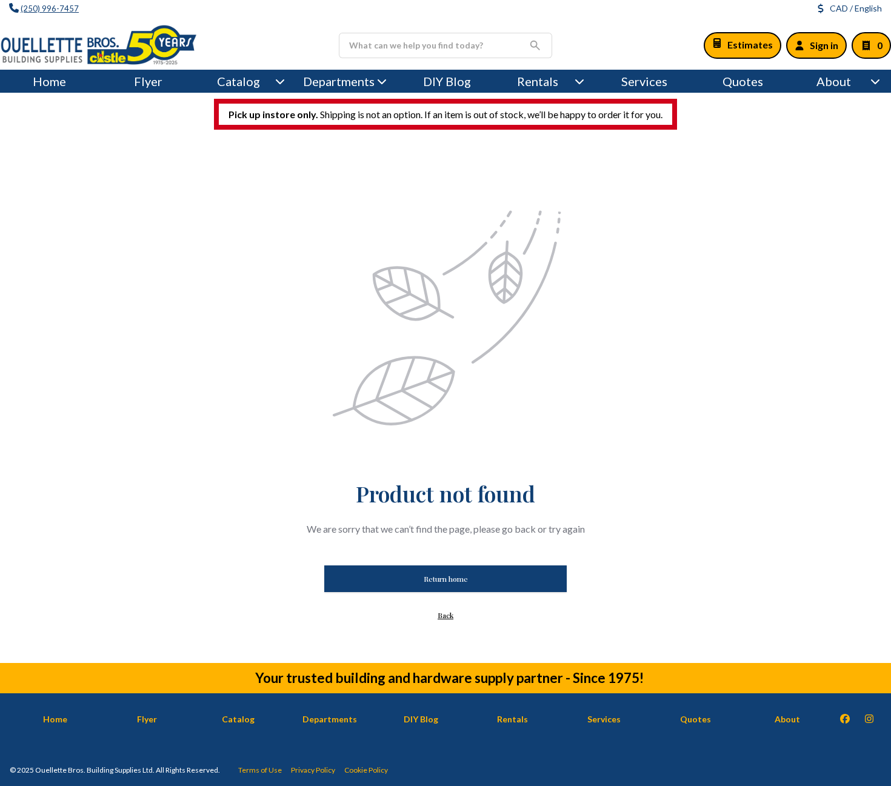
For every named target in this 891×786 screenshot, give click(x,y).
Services (644, 81)
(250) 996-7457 (50, 8)
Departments (339, 81)
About (833, 81)
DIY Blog (447, 81)
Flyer (148, 81)
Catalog (238, 719)
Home (49, 81)
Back (445, 615)
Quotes (742, 81)
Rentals (537, 81)
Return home (446, 579)
